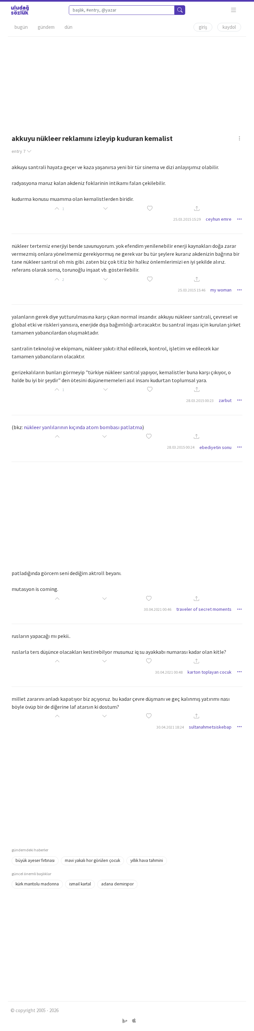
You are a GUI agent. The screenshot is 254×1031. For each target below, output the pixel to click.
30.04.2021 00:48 (169, 672)
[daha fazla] (233, 10)
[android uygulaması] (125, 1020)
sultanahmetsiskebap (210, 727)
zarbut (225, 400)
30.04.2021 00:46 (157, 609)
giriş (203, 27)
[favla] (149, 208)
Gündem (46, 27)
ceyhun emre (219, 219)
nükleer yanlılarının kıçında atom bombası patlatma (83, 427)
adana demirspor (117, 884)
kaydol (229, 27)
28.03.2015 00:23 (200, 400)
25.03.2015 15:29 (187, 219)
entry (18, 151)
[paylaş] (197, 208)
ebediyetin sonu (215, 447)
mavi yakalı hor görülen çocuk (92, 860)
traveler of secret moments (204, 609)
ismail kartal (80, 884)
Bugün (21, 27)
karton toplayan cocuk (210, 672)
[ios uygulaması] (134, 1020)
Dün (68, 27)
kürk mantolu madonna (37, 884)
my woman (221, 290)
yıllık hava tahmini (146, 860)
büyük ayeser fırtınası (35, 860)
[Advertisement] (127, 83)
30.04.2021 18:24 (170, 727)
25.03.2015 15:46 (191, 290)
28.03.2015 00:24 (180, 447)
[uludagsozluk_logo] (20, 10)
